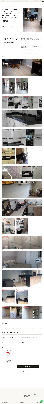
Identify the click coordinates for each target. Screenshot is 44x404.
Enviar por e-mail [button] (28, 366)
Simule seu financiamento (17, 0)
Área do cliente (25, 0)
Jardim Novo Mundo (28, 395)
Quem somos (36, 393)
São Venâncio (28, 396)
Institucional (9, 0)
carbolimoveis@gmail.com (18, 393)
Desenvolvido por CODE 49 (38, 402)
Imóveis (4, 0)
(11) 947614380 (39, 0)
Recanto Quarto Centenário (28, 393)
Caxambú (28, 397)
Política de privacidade (21, 402)
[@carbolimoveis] (43, 1)
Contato (35, 394)
